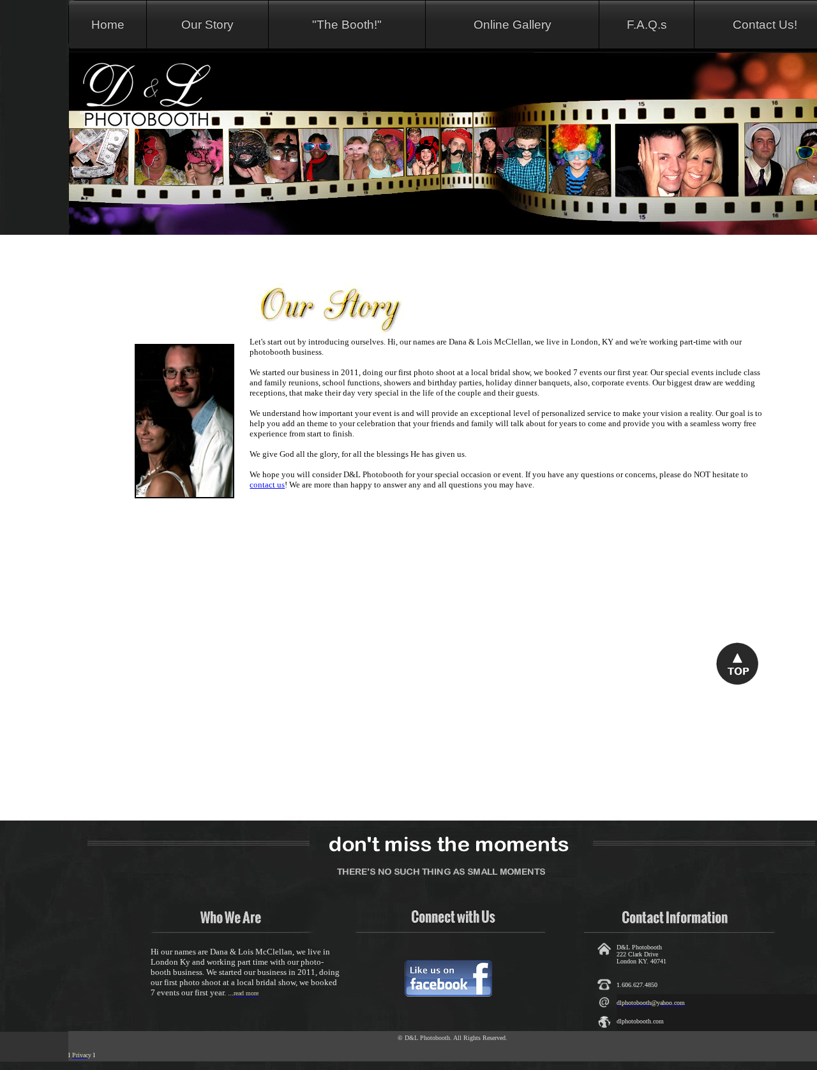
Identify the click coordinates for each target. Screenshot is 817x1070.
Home (107, 24)
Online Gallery (512, 24)
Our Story (207, 24)
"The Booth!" (347, 24)
